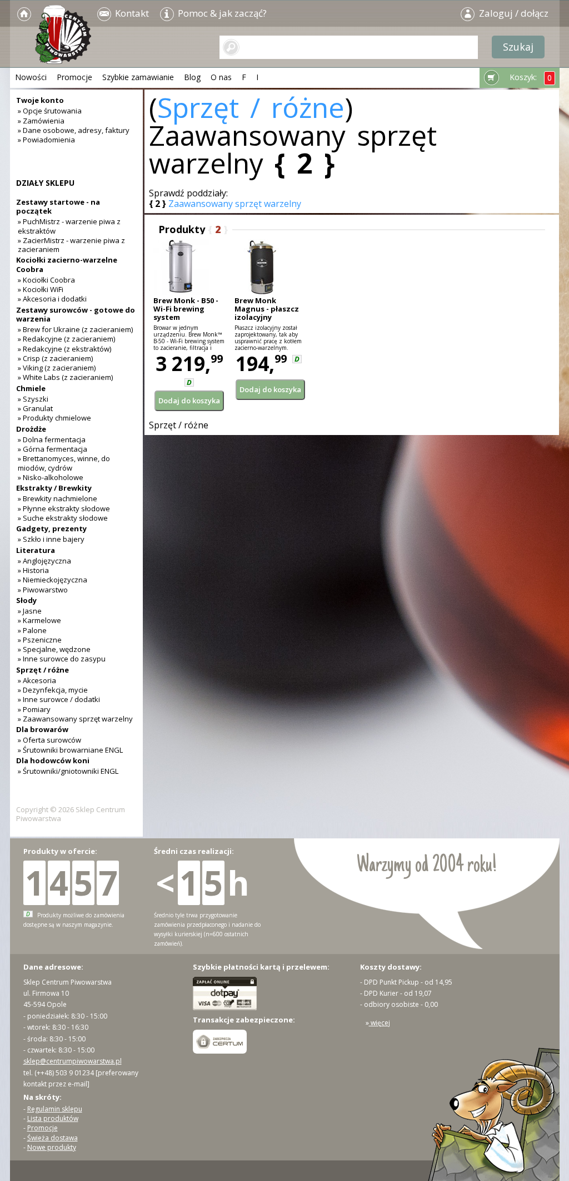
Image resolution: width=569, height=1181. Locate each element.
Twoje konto (40, 100)
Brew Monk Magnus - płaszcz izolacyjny (266, 308)
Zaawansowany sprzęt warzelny (234, 203)
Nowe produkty (51, 1147)
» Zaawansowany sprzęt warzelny (75, 719)
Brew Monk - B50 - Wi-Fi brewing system (185, 308)
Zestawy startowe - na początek (58, 206)
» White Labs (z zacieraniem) (65, 377)
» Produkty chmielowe (54, 418)
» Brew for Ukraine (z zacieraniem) (75, 329)
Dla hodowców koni (52, 760)
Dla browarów (42, 729)
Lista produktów (52, 1118)
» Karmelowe (39, 620)
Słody (26, 600)
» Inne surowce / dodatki (59, 699)
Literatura (35, 550)
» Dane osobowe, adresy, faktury (73, 130)
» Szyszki (33, 399)
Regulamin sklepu (54, 1109)
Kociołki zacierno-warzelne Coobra (66, 264)
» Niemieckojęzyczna (52, 580)
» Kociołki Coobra (46, 280)
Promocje (74, 77)
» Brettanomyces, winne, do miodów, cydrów (64, 462)
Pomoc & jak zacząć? (221, 13)
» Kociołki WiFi (40, 289)
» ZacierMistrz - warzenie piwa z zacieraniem (71, 244)
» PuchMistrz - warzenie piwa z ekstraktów (69, 225)
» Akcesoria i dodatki (52, 299)
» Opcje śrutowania (50, 111)
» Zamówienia (41, 121)
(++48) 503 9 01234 (64, 1073)
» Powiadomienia (46, 140)
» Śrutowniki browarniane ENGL (70, 750)
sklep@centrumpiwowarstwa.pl (72, 1061)
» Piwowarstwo (43, 590)
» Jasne (30, 611)
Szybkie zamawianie (138, 77)
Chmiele (31, 388)
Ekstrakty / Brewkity (54, 488)
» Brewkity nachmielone (57, 498)
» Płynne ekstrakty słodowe (64, 508)
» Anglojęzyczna (44, 561)
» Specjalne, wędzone (54, 649)
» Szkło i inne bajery (51, 539)
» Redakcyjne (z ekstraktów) (64, 349)
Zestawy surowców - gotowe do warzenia (75, 314)
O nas (221, 77)
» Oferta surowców (49, 740)
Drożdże (31, 429)
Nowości (31, 77)
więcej (379, 1022)
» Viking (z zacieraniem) (57, 368)
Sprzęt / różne (251, 107)
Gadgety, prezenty (51, 528)
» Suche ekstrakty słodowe (63, 518)
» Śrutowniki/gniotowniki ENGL (68, 771)
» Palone (32, 630)
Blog (192, 77)
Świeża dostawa (52, 1138)
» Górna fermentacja (52, 449)
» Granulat (35, 408)
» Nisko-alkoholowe (50, 477)
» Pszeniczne (40, 640)
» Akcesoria (37, 680)
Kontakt (131, 13)
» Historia (33, 570)
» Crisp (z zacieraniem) (55, 358)
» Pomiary (34, 709)
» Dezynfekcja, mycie (53, 690)
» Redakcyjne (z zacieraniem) (66, 339)
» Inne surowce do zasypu (62, 659)
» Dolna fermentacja (52, 439)
